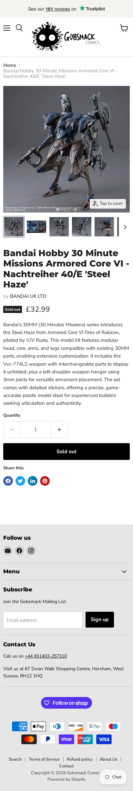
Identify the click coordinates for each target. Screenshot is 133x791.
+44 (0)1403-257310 (46, 656)
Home (9, 65)
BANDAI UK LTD (28, 296)
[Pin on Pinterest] (45, 481)
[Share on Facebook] (8, 481)
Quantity (11, 415)
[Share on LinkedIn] (32, 481)
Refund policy (80, 759)
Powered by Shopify (66, 779)
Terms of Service (44, 759)
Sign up (100, 619)
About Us (108, 759)
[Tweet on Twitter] (20, 481)
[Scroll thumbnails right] (124, 227)
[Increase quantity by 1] (59, 429)
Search (15, 759)
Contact (66, 766)
